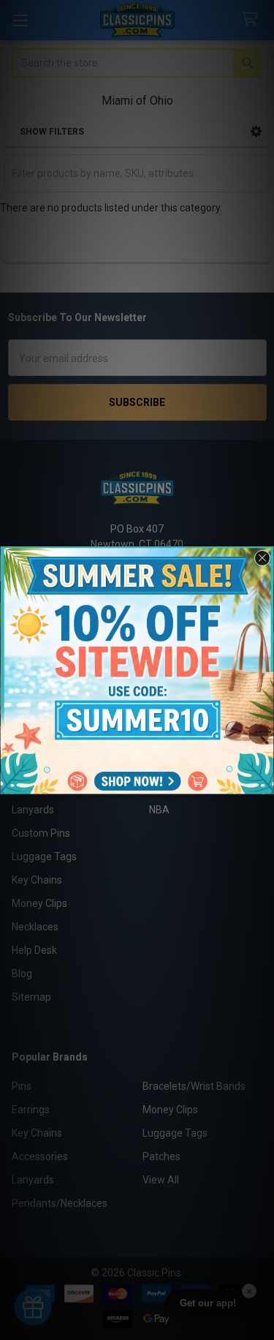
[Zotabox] (264, 781)
